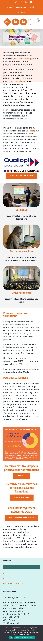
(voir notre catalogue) (23, 58)
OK (11, 638)
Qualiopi (30, 130)
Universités (18, 292)
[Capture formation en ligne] (21, 225)
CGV (5, 573)
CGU (5, 578)
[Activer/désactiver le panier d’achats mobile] (38, 21)
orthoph (17, 81)
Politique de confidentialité (24, 638)
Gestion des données (13, 583)
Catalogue (21, 209)
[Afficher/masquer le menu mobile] (38, 19)
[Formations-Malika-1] (21, 184)
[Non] (40, 633)
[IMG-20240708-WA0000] (21, 267)
